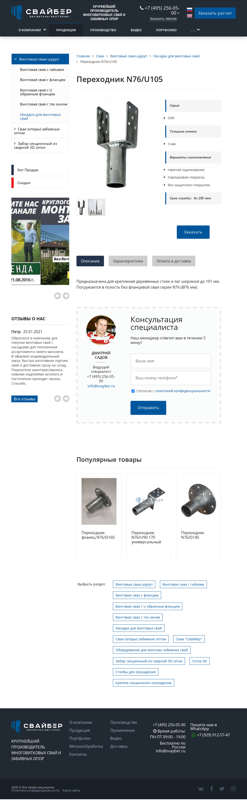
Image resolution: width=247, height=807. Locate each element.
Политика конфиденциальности (35, 790)
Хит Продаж (27, 169)
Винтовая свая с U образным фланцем (37, 92)
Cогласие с (173, 391)
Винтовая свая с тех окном (43, 104)
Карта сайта (71, 790)
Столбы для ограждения (136, 672)
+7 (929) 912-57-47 (213, 735)
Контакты (78, 754)
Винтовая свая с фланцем (42, 79)
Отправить (148, 408)
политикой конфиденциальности (182, 391)
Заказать (193, 232)
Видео (136, 30)
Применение (122, 730)
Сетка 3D (199, 661)
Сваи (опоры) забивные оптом (37, 131)
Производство (103, 30)
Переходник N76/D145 (192, 535)
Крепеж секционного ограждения (144, 682)
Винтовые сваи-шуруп (39, 59)
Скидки (23, 182)
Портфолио (166, 30)
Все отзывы (24, 399)
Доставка (118, 746)
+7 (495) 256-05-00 (162, 10)
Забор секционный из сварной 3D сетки (35, 145)
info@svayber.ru (101, 385)
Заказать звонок (163, 18)
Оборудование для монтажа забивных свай (152, 650)
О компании (30, 30)
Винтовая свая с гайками (42, 69)
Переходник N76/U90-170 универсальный (146, 538)
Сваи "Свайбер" (189, 639)
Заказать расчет (215, 13)
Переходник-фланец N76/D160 (98, 535)
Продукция (66, 30)
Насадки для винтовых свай (40, 116)
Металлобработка (86, 746)
